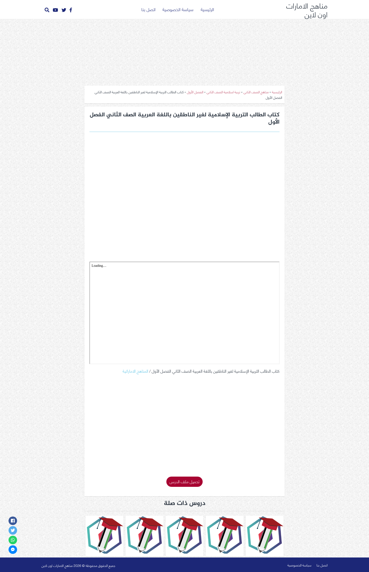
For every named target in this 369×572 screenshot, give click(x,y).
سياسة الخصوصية (178, 9)
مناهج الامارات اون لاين (307, 9)
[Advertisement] (184, 51)
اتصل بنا (148, 9)
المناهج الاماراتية (135, 370)
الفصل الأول (195, 91)
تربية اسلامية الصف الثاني (223, 91)
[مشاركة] (13, 521)
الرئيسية (207, 9)
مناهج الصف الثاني (256, 91)
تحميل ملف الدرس (184, 481)
